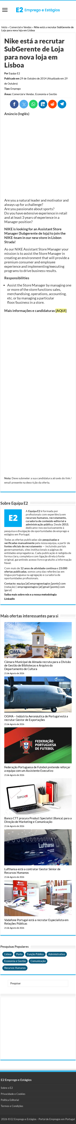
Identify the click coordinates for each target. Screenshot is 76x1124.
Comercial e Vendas (21, 27)
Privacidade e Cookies (13, 1093)
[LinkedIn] (43, 104)
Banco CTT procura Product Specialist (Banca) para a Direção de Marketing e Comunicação (38, 819)
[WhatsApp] (33, 104)
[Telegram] (62, 104)
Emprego (16, 88)
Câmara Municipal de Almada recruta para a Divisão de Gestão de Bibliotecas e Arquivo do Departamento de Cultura (37, 665)
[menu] (5, 10)
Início (4, 27)
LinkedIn (9, 598)
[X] (23, 104)
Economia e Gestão (46, 94)
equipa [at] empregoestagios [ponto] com (41, 583)
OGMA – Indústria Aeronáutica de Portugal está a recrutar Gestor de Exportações (36, 717)
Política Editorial (10, 1099)
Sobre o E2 (7, 1087)
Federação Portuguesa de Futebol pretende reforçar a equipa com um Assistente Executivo (37, 768)
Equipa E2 (14, 73)
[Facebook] (14, 104)
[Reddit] (52, 104)
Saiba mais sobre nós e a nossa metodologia (30, 594)
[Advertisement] (38, 157)
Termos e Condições (12, 1106)
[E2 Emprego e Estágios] (38, 9)
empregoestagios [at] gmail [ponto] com (41, 586)
